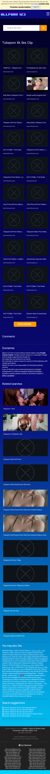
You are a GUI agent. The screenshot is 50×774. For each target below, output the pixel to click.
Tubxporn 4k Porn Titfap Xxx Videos (16, 585)
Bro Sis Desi (6, 677)
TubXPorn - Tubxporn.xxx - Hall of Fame (17, 68)
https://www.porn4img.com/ (37, 766)
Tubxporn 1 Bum (9, 409)
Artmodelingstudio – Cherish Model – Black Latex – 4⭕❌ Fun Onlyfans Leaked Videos (23, 674)
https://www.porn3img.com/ (37, 765)
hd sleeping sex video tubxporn (38, 68)
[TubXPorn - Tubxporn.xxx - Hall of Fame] (13, 64)
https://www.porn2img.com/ (37, 763)
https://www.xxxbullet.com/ (13, 762)
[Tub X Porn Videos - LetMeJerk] (13, 255)
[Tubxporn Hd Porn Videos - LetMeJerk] (13, 119)
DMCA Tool (33, 731)
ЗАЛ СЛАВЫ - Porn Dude (12, 150)
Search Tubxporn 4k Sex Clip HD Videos (18, 712)
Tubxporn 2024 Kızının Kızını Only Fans (16, 484)
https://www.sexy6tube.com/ (37, 751)
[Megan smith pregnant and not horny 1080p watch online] (37, 92)
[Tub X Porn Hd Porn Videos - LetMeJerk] (13, 201)
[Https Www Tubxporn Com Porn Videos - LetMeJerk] (37, 119)
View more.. (25, 324)
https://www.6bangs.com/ (13, 752)
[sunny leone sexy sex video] (37, 255)
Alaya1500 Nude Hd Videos (37, 657)
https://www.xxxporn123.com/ (12, 765)
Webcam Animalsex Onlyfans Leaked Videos (24, 690)
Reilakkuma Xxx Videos (24, 684)
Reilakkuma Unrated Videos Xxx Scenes (26, 677)
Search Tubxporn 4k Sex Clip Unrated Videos (20, 708)
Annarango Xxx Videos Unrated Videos (16, 679)
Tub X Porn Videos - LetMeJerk (14, 259)
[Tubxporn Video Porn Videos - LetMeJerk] (37, 228)
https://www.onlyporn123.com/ (37, 760)
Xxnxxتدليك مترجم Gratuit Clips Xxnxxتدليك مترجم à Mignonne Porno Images (23, 666)
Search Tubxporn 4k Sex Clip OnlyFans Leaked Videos (23, 714)
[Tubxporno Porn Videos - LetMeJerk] (13, 173)
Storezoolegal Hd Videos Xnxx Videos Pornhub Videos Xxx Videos (22, 654)
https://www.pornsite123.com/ (12, 757)
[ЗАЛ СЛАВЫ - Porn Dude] (13, 146)
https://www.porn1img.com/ (37, 762)
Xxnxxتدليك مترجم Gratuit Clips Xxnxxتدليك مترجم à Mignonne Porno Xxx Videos (25, 668)
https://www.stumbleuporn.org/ (37, 768)
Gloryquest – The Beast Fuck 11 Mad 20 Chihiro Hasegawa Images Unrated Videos (24, 686)
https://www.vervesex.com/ (13, 760)
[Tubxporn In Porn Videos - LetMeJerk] (37, 146)
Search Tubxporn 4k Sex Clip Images (17, 716)
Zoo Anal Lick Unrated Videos (13, 694)
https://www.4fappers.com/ (13, 749)
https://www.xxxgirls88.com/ (37, 749)
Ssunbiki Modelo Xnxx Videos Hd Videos (16, 696)
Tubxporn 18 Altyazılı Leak (12, 434)
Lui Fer (15, 661)
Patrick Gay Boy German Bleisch (32, 692)
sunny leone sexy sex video (36, 259)
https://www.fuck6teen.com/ (37, 752)
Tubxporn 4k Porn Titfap (12, 560)
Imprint (25, 728)
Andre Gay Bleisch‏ (14, 673)
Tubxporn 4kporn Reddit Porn (14, 636)
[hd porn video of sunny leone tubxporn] (37, 310)
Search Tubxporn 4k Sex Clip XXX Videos (19, 710)
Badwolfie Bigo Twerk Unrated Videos (16, 651)
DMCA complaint (8, 376)
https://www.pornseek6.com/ (37, 755)
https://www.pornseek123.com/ (37, 754)
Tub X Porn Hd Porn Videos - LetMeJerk (17, 204)
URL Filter (24, 731)
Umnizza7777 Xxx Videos (11, 692)
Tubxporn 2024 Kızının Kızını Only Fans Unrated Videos (22, 510)
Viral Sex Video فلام (19, 657)
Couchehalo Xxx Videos (33, 694)
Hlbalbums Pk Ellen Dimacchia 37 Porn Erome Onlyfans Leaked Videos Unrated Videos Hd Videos (23, 681)
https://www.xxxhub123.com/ (13, 763)
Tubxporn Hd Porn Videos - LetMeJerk (17, 123)
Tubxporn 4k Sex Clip (11, 611)
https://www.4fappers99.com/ (12, 751)
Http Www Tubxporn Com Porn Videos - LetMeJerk (21, 95)
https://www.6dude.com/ (13, 754)
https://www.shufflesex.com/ (13, 758)
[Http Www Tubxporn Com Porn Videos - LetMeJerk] (13, 92)
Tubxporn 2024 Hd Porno (12, 459)
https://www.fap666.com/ (13, 755)
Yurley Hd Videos (14, 665)
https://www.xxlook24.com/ (12, 768)
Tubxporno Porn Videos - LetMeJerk (16, 177)
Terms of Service (34, 728)
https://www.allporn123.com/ (37, 758)
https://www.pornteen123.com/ (37, 757)
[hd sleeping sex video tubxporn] (37, 64)
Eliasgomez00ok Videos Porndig (14, 659)
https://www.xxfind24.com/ (12, 766)
